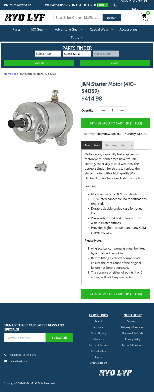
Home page (11, 74)
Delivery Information (132, 327)
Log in (98, 357)
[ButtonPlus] (122, 110)
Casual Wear (99, 29)
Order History (98, 333)
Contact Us (133, 321)
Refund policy (98, 351)
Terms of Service (98, 345)
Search (98, 321)
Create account (98, 362)
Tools (75, 37)
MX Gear (37, 29)
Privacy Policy (132, 339)
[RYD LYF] (25, 17)
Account (98, 327)
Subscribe (59, 337)
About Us (98, 339)
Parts (16, 29)
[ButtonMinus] (103, 110)
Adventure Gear (67, 29)
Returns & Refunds (132, 333)
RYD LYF (28, 383)
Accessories (128, 29)
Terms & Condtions (132, 345)
